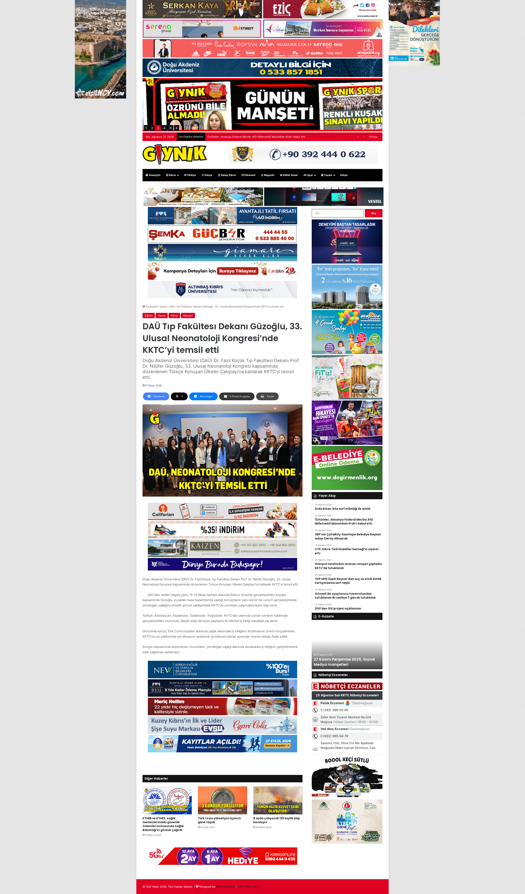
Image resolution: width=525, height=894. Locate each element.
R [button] (170, 128)
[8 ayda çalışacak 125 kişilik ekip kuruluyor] (277, 800)
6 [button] (177, 128)
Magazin (268, 175)
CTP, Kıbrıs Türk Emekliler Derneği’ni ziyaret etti (237, 136)
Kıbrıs (172, 175)
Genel (163, 306)
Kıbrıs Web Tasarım (250, 886)
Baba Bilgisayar (225, 886)
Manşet (188, 315)
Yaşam (327, 175)
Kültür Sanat (290, 175)
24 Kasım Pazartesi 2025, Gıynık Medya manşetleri (360, 662)
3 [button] (158, 128)
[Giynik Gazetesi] (175, 154)
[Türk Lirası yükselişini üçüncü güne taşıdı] (222, 800)
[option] (363, 646)
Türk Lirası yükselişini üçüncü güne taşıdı (219, 820)
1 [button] (146, 128)
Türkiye (191, 175)
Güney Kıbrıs (228, 175)
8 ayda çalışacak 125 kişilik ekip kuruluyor (276, 820)
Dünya (208, 175)
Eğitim (149, 315)
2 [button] (152, 128)
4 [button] (164, 128)
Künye (373, 136)
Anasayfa (154, 175)
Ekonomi (250, 175)
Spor (310, 175)
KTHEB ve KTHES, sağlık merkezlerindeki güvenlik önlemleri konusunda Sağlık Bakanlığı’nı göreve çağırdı (163, 824)
